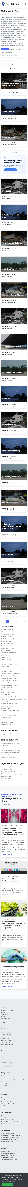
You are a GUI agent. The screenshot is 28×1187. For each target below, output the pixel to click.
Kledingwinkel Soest (7, 1120)
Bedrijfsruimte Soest (7, 1158)
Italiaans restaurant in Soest (9, 685)
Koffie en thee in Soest (8, 692)
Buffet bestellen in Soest (8, 653)
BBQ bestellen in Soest (8, 643)
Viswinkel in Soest (6, 725)
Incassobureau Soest (7, 1156)
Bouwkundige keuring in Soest (10, 753)
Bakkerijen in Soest (6, 636)
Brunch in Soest (5, 650)
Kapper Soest (5, 1038)
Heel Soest (5, 49)
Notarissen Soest (6, 1100)
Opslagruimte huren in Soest (9, 748)
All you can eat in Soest (8, 634)
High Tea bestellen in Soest (9, 680)
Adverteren (4, 1014)
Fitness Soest (5, 781)
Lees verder (7, 854)
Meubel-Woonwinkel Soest (9, 1078)
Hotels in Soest (5, 778)
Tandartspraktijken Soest (8, 1060)
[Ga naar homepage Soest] (10, 4)
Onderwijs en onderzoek (11, 876)
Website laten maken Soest (9, 1122)
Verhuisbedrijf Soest (7, 1066)
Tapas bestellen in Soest (8, 713)
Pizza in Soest (5, 701)
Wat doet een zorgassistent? (13, 966)
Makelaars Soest (6, 1106)
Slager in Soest (5, 708)
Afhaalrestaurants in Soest (9, 632)
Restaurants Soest (6, 1054)
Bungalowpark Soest (7, 1088)
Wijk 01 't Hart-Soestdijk (17, 49)
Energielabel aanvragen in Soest (11, 750)
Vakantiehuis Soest (6, 1086)
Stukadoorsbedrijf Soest (8, 1064)
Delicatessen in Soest (7, 662)
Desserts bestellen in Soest (9, 664)
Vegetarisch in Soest (7, 720)
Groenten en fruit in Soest (9, 676)
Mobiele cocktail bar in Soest (10, 697)
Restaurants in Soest (7, 706)
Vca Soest (4, 1118)
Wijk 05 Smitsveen (7, 58)
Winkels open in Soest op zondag (11, 774)
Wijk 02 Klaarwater (7, 52)
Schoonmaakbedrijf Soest (9, 1104)
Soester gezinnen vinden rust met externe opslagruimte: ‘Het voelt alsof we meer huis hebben (13, 831)
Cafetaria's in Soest (7, 657)
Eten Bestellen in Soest (8, 669)
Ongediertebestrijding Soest (9, 1160)
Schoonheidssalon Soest (8, 1058)
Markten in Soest (6, 776)
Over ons (3, 1016)
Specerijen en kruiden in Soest (10, 711)
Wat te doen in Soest (7, 767)
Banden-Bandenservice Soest (10, 1138)
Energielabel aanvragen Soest (10, 755)
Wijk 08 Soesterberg (7, 64)
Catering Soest (5, 1056)
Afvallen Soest (5, 1042)
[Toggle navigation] (25, 4)
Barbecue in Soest (6, 641)
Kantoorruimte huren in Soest (10, 743)
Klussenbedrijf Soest (7, 1098)
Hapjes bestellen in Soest (8, 678)
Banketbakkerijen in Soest (9, 639)
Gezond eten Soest (7, 1044)
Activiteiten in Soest (7, 769)
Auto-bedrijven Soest (7, 1134)
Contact (3, 1012)
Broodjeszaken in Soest (8, 648)
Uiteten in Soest (5, 718)
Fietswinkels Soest (6, 1034)
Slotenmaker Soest (7, 1142)
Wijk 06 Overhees (19, 58)
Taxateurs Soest (6, 1102)
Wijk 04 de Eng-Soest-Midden (10, 55)
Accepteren (8, 1184)
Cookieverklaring (6, 1018)
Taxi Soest (4, 1036)
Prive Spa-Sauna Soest (8, 1154)
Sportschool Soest (6, 1124)
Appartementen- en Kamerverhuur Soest (14, 1080)
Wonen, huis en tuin (10, 919)
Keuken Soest (5, 1116)
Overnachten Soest (7, 1084)
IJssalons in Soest (6, 683)
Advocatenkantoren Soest (9, 1140)
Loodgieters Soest (6, 1062)
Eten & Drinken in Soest (8, 629)
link (11, 734)
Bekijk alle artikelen (6, 804)
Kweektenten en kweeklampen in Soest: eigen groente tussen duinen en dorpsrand (13, 925)
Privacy (3, 1022)
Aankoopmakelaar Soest (8, 757)
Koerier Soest (5, 746)
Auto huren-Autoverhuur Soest (10, 1136)
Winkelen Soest (5, 1076)
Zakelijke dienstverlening (12, 826)
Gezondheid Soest (6, 1040)
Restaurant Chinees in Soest (9, 704)
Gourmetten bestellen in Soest (10, 674)
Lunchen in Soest (6, 694)
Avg (2, 1020)
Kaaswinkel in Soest (7, 687)
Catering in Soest (6, 660)
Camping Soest (5, 1082)
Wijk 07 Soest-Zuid (7, 61)
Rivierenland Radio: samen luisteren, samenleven (13, 880)
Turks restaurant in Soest (8, 715)
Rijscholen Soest (6, 1032)
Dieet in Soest (5, 667)
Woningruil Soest (6, 1152)
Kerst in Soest (5, 690)
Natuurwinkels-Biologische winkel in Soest (13, 699)
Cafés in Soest (5, 655)
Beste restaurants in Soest (9, 646)
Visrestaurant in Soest (7, 722)
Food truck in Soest (7, 671)
